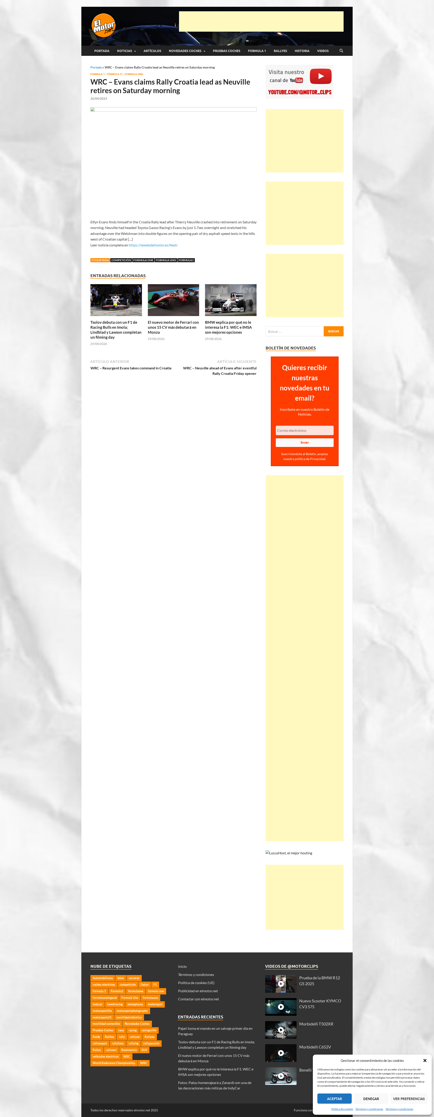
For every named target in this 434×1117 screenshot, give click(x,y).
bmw (121, 978)
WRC (143, 1063)
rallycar (135, 1037)
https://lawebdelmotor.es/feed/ (153, 245)
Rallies (109, 1037)
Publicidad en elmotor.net (198, 991)
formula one (143, 260)
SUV (144, 1050)
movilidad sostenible (106, 1023)
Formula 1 (257, 51)
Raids (96, 1037)
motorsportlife (102, 1011)
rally (122, 1037)
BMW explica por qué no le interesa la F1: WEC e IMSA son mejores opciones (228, 327)
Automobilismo (103, 978)
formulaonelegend (105, 997)
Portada (101, 51)
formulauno (150, 997)
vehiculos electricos (106, 1056)
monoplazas (135, 1004)
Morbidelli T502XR (316, 1024)
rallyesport (100, 1043)
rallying (133, 1043)
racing (133, 1030)
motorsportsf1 (102, 1017)
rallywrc (111, 1050)
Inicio (182, 966)
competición (121, 260)
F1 (155, 984)
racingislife (149, 1030)
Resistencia (129, 1050)
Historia (302, 51)
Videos (323, 51)
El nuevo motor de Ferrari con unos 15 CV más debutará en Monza (173, 327)
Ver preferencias (409, 1099)
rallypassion (151, 1043)
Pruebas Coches (226, 51)
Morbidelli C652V (315, 1047)
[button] (425, 1060)
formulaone (135, 991)
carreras (134, 978)
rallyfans (118, 1043)
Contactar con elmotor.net (198, 999)
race (121, 1030)
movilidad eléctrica (129, 1017)
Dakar (145, 984)
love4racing (115, 1004)
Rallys (97, 1050)
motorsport (155, 1004)
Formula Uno (134, 74)
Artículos (152, 51)
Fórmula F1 (115, 74)
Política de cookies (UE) (196, 982)
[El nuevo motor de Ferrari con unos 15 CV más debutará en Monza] (173, 301)
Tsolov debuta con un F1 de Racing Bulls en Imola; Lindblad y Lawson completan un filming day (116, 330)
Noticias (124, 51)
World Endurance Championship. (114, 1063)
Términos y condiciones (369, 1109)
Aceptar (334, 1099)
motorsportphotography (132, 1011)
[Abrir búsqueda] (341, 51)
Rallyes (280, 51)
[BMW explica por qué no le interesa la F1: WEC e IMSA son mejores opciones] (231, 301)
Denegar (371, 1099)
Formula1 (186, 260)
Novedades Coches (185, 51)
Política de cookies (342, 1109)
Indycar (97, 1004)
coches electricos (104, 984)
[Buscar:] (305, 331)
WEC (126, 1056)
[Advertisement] (261, 21)
